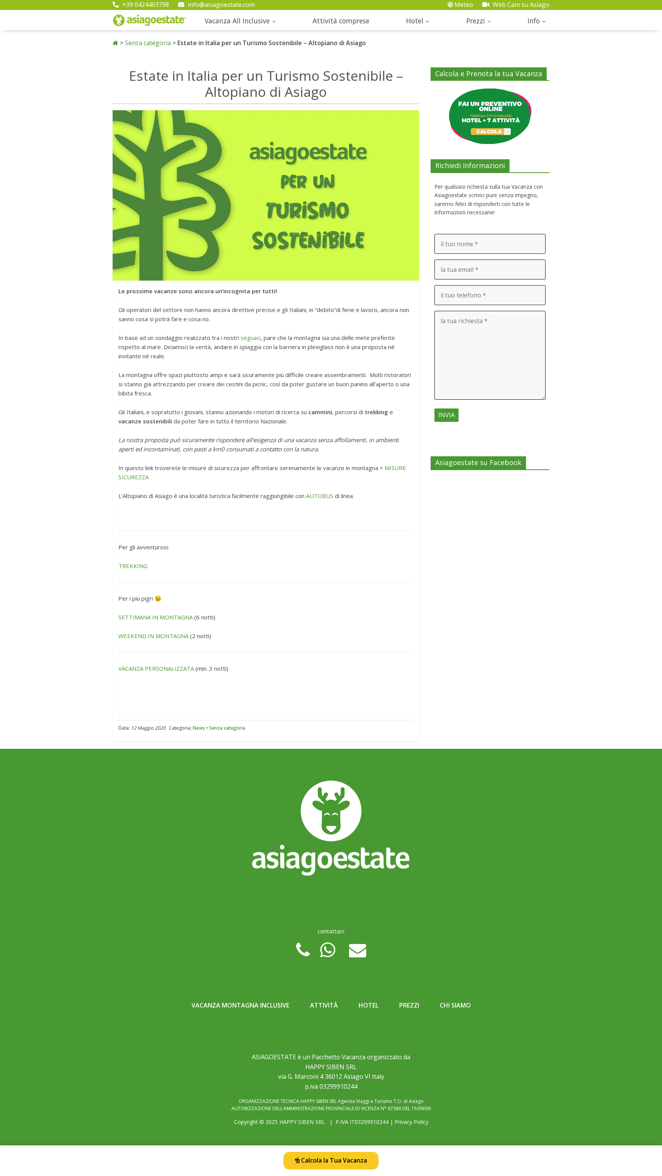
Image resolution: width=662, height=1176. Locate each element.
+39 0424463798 (145, 4)
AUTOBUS (319, 496)
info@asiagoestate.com (220, 4)
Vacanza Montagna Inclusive (240, 1005)
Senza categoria (148, 43)
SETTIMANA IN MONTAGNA (155, 617)
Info (534, 20)
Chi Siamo (455, 1005)
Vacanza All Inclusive (237, 20)
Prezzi (475, 20)
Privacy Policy (411, 1121)
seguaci (251, 337)
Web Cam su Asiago (520, 4)
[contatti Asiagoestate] (331, 831)
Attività (324, 1005)
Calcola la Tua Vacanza (333, 1160)
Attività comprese (341, 20)
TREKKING (133, 566)
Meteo (463, 4)
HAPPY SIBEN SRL (302, 1121)
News (199, 728)
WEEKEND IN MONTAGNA (153, 636)
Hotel (414, 20)
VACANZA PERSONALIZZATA (156, 668)
